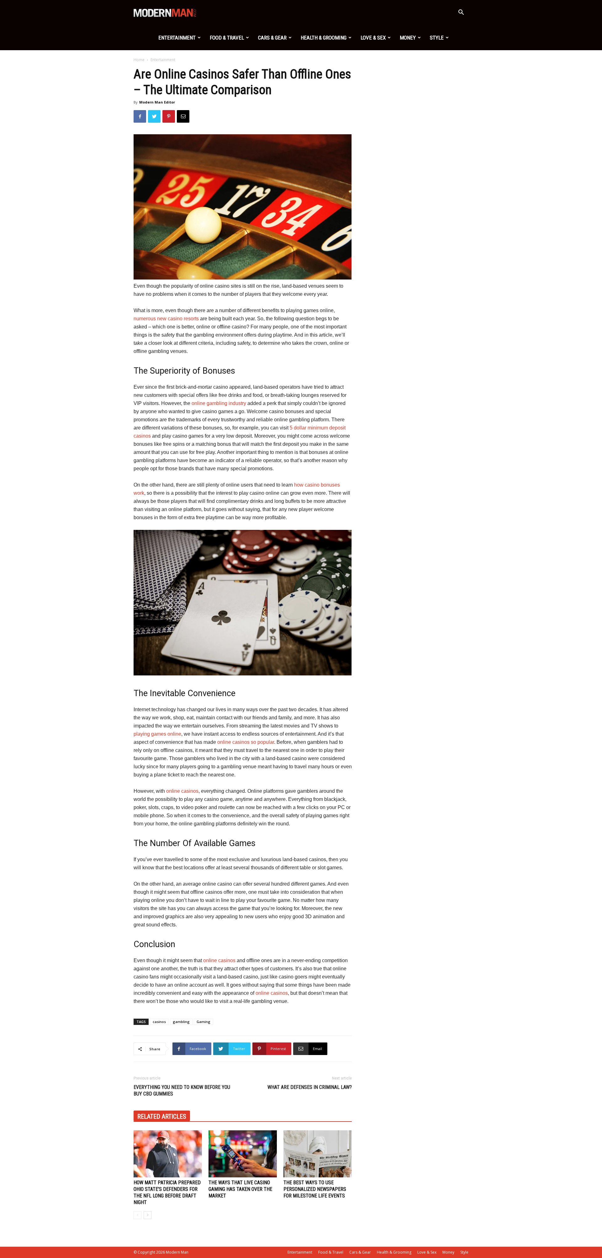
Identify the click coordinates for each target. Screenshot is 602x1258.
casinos (159, 1021)
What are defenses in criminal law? (309, 1087)
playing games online (157, 734)
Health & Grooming (323, 38)
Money (408, 38)
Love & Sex (373, 38)
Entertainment (177, 38)
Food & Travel (227, 38)
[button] (460, 13)
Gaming (203, 1021)
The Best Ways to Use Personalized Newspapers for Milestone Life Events (314, 1189)
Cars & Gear (272, 38)
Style (437, 38)
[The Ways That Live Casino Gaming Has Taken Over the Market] (243, 1153)
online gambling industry (219, 403)
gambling (181, 1021)
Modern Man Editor (157, 102)
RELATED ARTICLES (161, 1116)
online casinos (182, 791)
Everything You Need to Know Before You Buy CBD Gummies (182, 1090)
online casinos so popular (245, 742)
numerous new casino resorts (166, 318)
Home (139, 59)
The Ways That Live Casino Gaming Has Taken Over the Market (240, 1189)
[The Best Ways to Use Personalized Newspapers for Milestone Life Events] (317, 1153)
